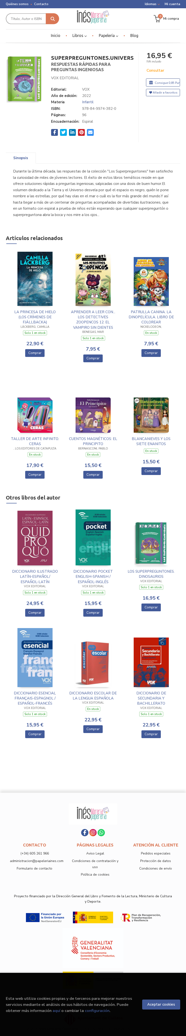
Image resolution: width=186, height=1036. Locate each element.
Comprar (34, 353)
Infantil (87, 102)
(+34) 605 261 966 (34, 853)
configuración (97, 1010)
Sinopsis (20, 157)
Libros (78, 35)
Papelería (107, 35)
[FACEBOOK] (84, 832)
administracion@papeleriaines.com (36, 861)
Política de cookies (95, 874)
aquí (56, 1010)
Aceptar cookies (161, 1004)
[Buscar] (52, 18)
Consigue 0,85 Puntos (167, 83)
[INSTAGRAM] (93, 832)
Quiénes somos (17, 4)
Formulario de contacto (34, 868)
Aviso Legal (95, 853)
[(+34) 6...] (101, 832)
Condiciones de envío (155, 868)
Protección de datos (155, 861)
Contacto (41, 4)
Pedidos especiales (155, 853)
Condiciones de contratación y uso (95, 864)
